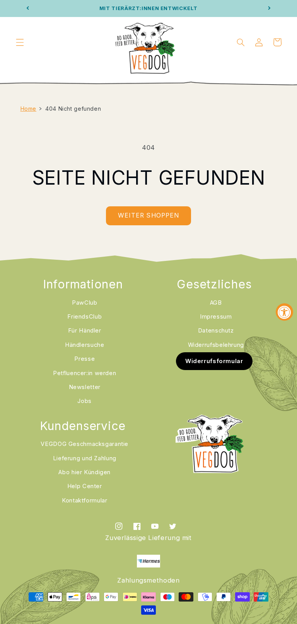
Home (28, 108)
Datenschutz (216, 330)
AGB (216, 302)
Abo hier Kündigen (84, 472)
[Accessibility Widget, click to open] (284, 312)
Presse (84, 358)
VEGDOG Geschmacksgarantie (84, 444)
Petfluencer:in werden (84, 373)
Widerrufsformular (214, 361)
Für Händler (84, 330)
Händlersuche (84, 344)
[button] (19, 42)
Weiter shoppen (148, 215)
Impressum (216, 316)
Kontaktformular (84, 500)
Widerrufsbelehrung (216, 344)
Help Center (84, 486)
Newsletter (85, 387)
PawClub (84, 302)
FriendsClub (84, 316)
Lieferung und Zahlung (84, 458)
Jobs (84, 401)
